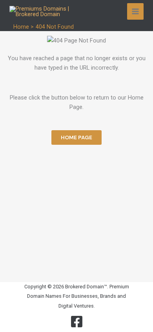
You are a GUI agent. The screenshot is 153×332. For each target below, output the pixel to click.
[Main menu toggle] (135, 11)
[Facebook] (76, 321)
